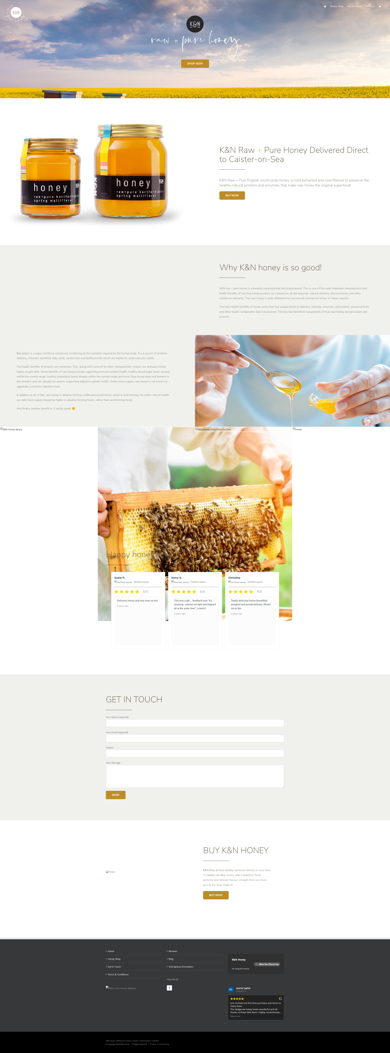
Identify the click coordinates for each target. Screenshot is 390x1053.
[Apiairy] (11, 429)
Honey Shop (114, 958)
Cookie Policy (164, 1044)
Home (111, 951)
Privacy (153, 1044)
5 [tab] (169, 653)
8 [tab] (183, 653)
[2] (297, 429)
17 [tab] (224, 653)
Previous (107, 610)
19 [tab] (233, 653)
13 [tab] (206, 653)
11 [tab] (197, 653)
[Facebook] (169, 987)
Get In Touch (114, 966)
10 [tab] (192, 653)
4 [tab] (165, 653)
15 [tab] (215, 653)
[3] (213, 429)
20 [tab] (238, 653)
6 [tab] (174, 653)
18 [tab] (229, 653)
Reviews (173, 951)
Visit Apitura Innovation (181, 966)
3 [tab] (160, 653)
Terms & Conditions (118, 974)
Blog (171, 958)
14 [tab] (211, 653)
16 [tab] (220, 653)
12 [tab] (201, 653)
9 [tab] (188, 653)
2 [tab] (156, 653)
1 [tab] (151, 653)
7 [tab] (179, 653)
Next (282, 610)
